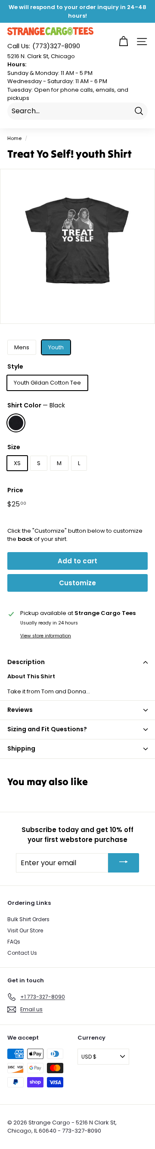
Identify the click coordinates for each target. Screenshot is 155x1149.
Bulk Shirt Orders (28, 919)
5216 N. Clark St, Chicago (41, 56)
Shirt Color (36, 405)
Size (13, 447)
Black (16, 423)
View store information (45, 636)
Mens (21, 347)
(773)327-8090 (43, 45)
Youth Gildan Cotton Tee (47, 383)
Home (14, 138)
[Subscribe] (123, 863)
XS (17, 463)
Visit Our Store (25, 930)
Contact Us (22, 952)
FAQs (13, 941)
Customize (77, 582)
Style (15, 366)
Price (15, 490)
